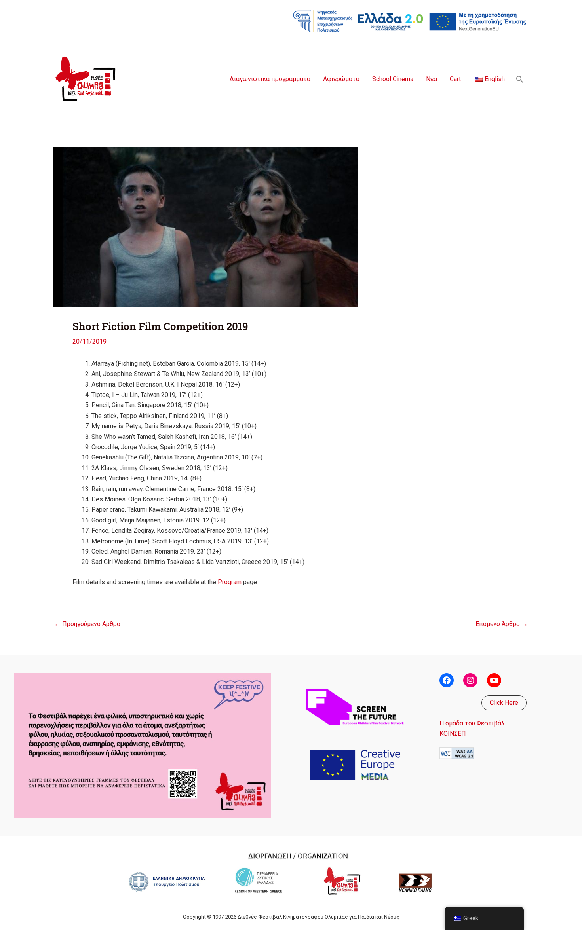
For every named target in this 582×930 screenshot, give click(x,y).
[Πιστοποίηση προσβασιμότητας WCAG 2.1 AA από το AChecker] (456, 753)
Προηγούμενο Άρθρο (87, 624)
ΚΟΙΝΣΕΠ (452, 733)
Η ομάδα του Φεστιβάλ (472, 723)
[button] (520, 79)
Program (230, 582)
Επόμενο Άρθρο (501, 624)
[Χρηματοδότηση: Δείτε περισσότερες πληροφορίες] (410, 21)
